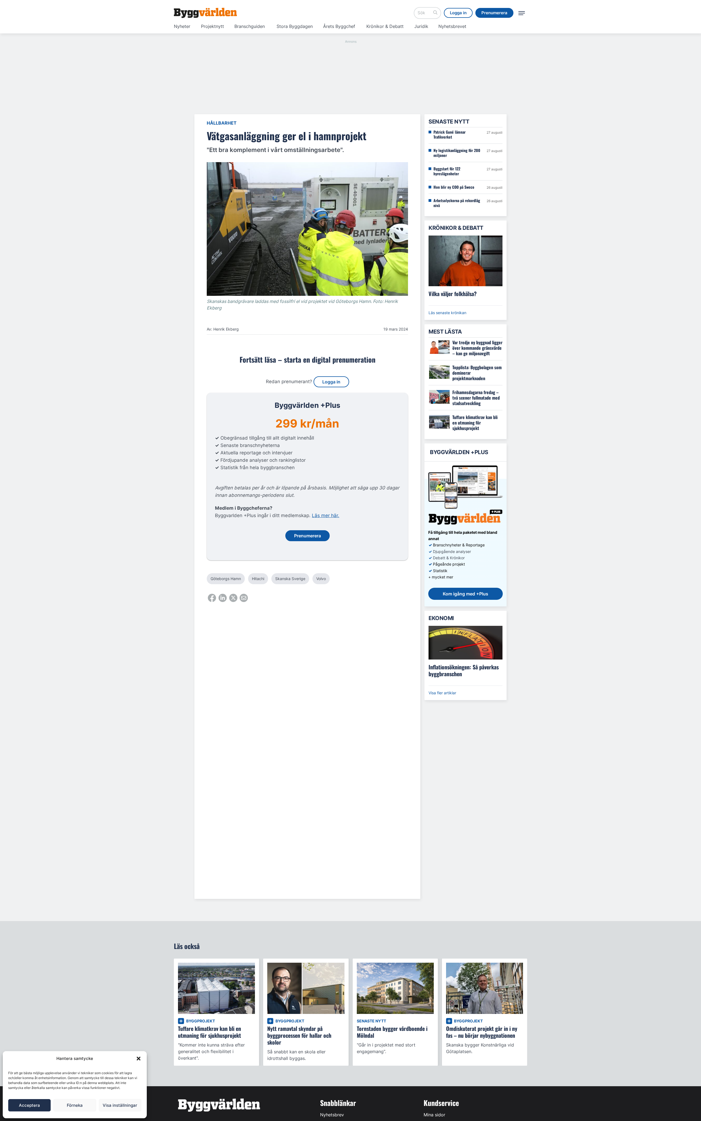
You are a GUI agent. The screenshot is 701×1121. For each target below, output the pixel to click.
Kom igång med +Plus (465, 594)
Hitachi (258, 578)
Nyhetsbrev (332, 1114)
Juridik (421, 26)
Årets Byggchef (339, 26)
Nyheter (182, 26)
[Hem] (205, 13)
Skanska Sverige (290, 578)
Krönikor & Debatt (385, 26)
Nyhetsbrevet (452, 26)
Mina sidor (434, 1114)
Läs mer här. (325, 515)
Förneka (75, 1105)
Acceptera (29, 1105)
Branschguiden (249, 26)
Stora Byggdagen (295, 26)
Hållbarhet (222, 123)
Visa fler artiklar (442, 692)
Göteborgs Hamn (226, 578)
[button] (138, 1058)
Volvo (321, 578)
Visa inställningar (120, 1105)
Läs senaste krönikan (447, 312)
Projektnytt (212, 26)
